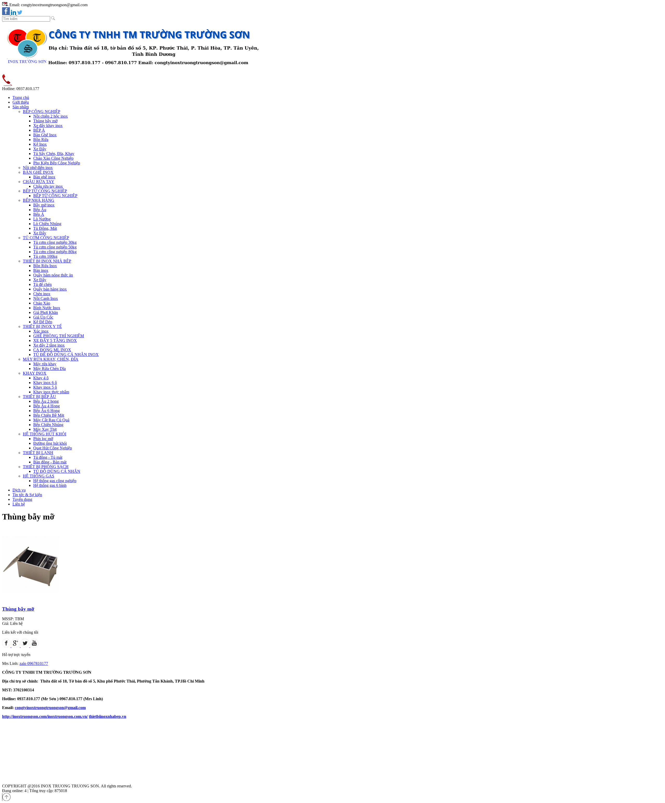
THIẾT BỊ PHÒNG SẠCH (46, 466)
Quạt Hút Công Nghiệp (52, 448)
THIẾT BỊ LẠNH (38, 452)
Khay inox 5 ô (45, 387)
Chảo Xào (41, 303)
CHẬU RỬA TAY (38, 181)
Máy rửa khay (44, 364)
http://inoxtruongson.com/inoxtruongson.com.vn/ (45, 716)
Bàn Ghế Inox (45, 135)
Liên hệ (18, 504)
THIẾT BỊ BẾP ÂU (39, 396)
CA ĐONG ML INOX (52, 350)
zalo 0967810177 (33, 663)
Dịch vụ (19, 490)
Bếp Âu (39, 209)
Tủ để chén (42, 284)
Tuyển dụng (22, 499)
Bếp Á (38, 214)
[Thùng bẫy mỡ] (30, 600)
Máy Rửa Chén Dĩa (49, 368)
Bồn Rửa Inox (45, 266)
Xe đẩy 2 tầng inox (49, 345)
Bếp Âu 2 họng (46, 401)
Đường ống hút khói (50, 443)
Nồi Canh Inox (45, 298)
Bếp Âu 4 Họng (46, 406)
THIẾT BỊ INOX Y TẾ (42, 326)
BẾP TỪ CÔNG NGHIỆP (45, 191)
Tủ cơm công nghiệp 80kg (55, 251)
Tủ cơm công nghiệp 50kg (55, 247)
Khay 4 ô (41, 378)
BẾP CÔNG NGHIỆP (41, 111)
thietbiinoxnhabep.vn (107, 716)
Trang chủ (20, 97)
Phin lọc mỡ (43, 438)
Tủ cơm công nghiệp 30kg (55, 242)
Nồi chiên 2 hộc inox (50, 116)
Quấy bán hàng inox (50, 289)
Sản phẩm (20, 107)
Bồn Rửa (40, 139)
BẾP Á (39, 130)
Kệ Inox (40, 144)
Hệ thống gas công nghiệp (54, 480)
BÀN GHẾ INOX (38, 172)
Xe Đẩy (39, 149)
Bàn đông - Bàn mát (49, 462)
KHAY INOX (34, 373)
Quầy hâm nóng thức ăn (53, 275)
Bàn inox (40, 270)
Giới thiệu (20, 102)
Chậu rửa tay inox (48, 186)
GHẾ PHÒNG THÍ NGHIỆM (58, 336)
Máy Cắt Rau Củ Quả (51, 420)
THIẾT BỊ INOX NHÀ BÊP (47, 261)
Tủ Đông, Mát (45, 228)
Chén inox (41, 294)
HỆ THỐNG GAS (38, 476)
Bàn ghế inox (44, 177)
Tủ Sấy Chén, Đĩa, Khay (53, 153)
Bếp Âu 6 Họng (46, 410)
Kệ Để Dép (42, 322)
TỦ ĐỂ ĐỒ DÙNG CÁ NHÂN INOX (66, 354)
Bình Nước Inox (46, 308)
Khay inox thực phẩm (51, 392)
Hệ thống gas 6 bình (49, 485)
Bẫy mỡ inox (44, 205)
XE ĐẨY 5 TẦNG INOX (55, 340)
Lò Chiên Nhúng (47, 223)
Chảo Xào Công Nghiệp (53, 158)
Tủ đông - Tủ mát (47, 457)
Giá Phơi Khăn (45, 312)
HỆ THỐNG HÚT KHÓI (44, 434)
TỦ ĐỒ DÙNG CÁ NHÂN (56, 471)
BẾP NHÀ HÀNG (38, 200)
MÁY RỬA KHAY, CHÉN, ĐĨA (50, 359)
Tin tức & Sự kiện (27, 494)
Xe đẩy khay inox (48, 125)
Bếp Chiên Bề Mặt (48, 415)
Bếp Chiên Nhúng (48, 424)
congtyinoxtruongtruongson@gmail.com (50, 707)
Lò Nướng (42, 219)
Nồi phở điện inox (38, 167)
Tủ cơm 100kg (45, 256)
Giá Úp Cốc (43, 317)
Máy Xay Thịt (45, 429)
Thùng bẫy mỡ (45, 121)
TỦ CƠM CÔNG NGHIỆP (46, 237)
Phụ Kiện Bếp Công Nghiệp (56, 163)
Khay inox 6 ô (45, 382)
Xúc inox (41, 331)
